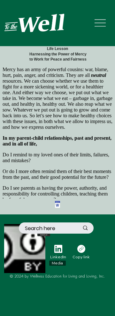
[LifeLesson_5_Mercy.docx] (57, 205)
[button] (43, 234)
